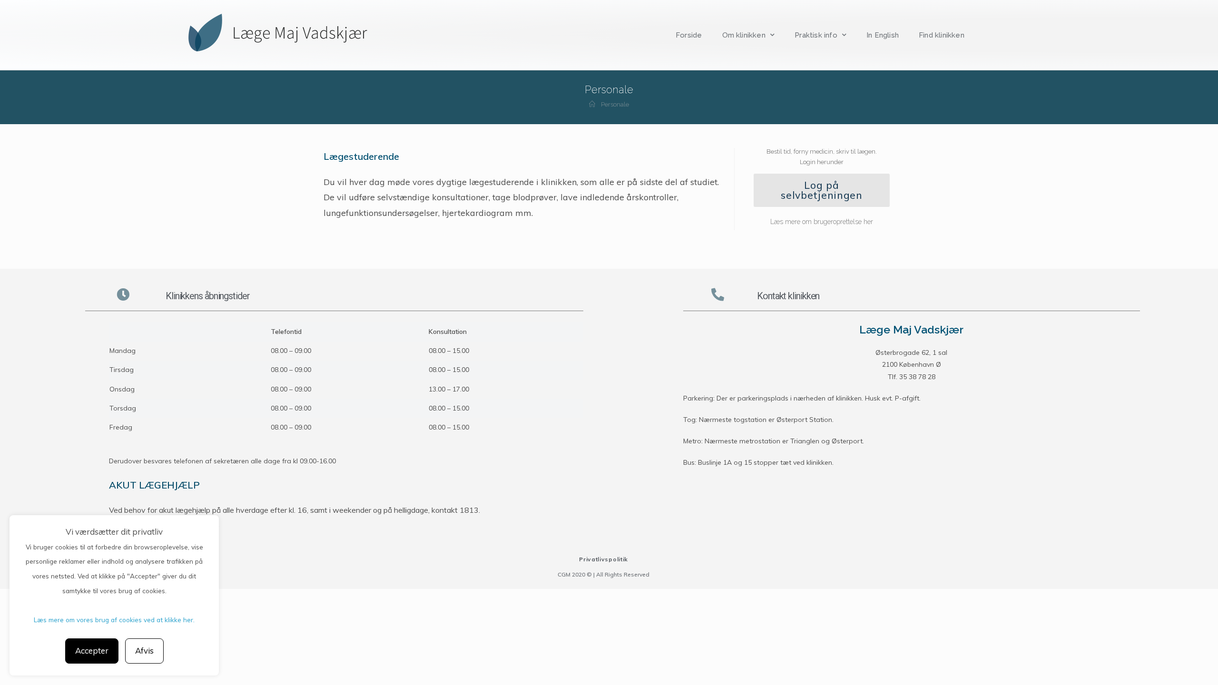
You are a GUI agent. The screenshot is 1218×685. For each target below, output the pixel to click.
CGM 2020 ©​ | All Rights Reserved (603, 574)
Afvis (144, 651)
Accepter (91, 651)
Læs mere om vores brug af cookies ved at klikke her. (114, 620)
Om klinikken (744, 35)
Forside (689, 35)
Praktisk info (816, 35)
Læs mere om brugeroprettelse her (821, 221)
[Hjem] (592, 104)
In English (882, 35)
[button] (822, 190)
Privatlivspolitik (603, 559)
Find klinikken (941, 35)
